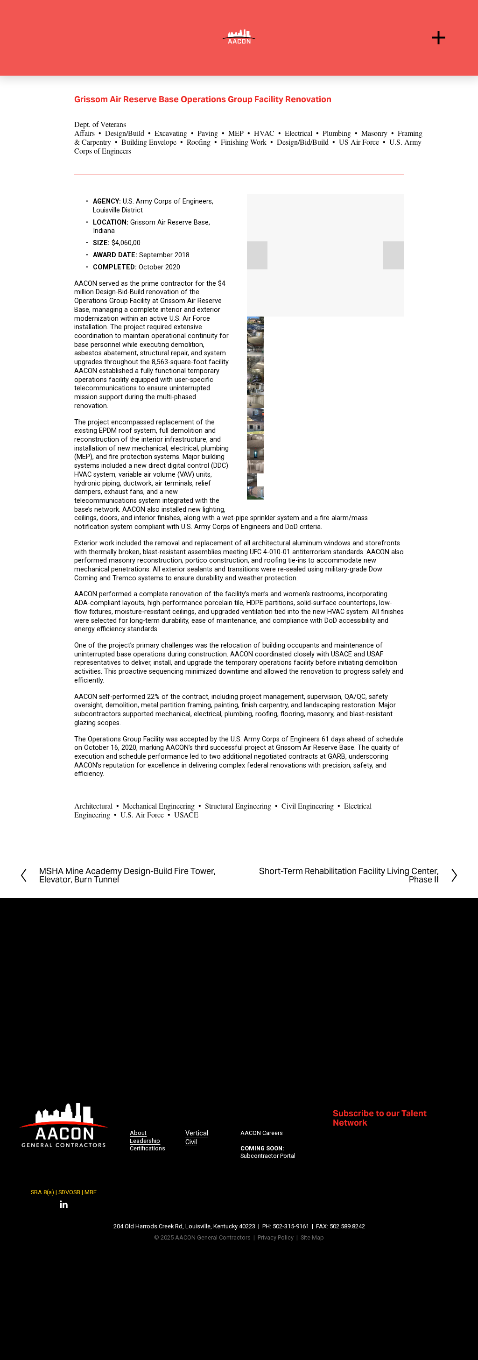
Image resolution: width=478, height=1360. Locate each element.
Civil (191, 1142)
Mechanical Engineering (159, 805)
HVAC (264, 133)
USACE (186, 814)
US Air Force (359, 142)
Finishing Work (244, 142)
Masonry (374, 133)
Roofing (199, 142)
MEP (236, 133)
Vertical (196, 1133)
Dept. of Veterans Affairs (100, 128)
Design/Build (124, 133)
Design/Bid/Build (303, 142)
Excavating (171, 133)
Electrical (298, 133)
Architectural (93, 805)
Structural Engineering (238, 805)
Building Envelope (148, 142)
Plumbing (337, 133)
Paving (207, 133)
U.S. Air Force (142, 814)
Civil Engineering (307, 805)
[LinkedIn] (63, 1204)
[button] (257, 255)
